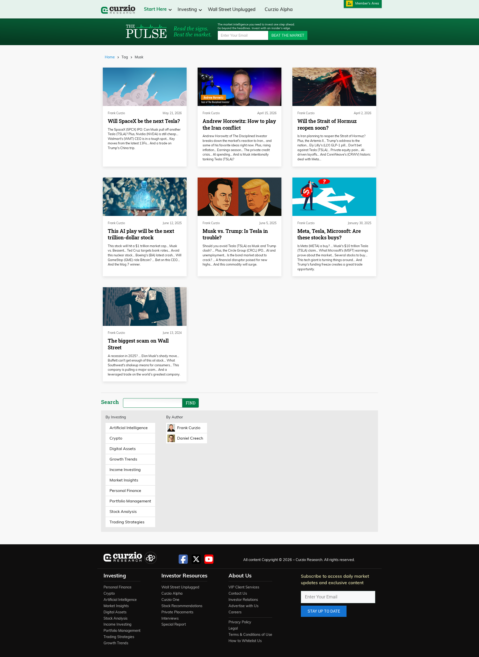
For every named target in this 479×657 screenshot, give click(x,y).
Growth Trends (116, 643)
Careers (235, 612)
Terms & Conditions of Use (250, 634)
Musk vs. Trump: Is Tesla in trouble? (235, 234)
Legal (233, 628)
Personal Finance (117, 587)
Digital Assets (115, 612)
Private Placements (177, 612)
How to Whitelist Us (245, 641)
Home (110, 57)
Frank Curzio (116, 113)
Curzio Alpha (279, 9)
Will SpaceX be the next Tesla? (144, 121)
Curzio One (170, 599)
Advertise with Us (243, 606)
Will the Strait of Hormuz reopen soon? (327, 124)
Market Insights (116, 606)
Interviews (170, 618)
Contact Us (238, 593)
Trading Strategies (119, 637)
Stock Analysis (115, 618)
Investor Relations (243, 599)
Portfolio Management (122, 630)
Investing (188, 9)
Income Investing (117, 624)
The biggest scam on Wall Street (138, 344)
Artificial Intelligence (120, 599)
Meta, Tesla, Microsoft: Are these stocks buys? (329, 234)
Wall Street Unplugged (231, 9)
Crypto (109, 593)
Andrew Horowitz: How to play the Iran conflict (239, 124)
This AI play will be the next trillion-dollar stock (141, 234)
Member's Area (367, 3)
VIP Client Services (244, 587)
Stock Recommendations (181, 606)
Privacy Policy (240, 622)
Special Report (173, 624)
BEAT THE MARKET (287, 35)
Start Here (156, 9)
